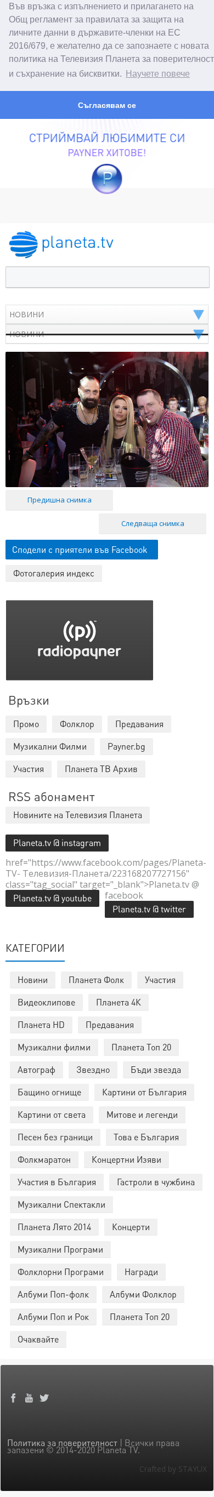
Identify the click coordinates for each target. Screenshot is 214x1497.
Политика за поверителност (62, 1442)
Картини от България (144, 1092)
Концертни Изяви (126, 1159)
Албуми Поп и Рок (53, 1316)
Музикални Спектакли (61, 1204)
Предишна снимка (59, 500)
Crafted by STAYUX (173, 1469)
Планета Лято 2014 (54, 1226)
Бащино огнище (49, 1092)
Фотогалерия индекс (53, 573)
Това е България (146, 1136)
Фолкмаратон (44, 1159)
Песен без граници (55, 1136)
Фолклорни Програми (61, 1271)
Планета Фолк (96, 979)
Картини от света (52, 1114)
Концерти (131, 1226)
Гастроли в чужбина (156, 1181)
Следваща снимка (152, 523)
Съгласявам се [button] (107, 105)
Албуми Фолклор (143, 1294)
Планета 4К (118, 1002)
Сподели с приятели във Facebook (80, 549)
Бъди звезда (156, 1069)
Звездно (93, 1069)
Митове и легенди (142, 1114)
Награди (141, 1271)
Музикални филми (54, 1047)
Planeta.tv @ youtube (52, 898)
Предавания (110, 1024)
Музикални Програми (60, 1249)
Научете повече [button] (158, 73)
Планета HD (41, 1024)
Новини (33, 979)
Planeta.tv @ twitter (149, 909)
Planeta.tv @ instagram (57, 842)
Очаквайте (38, 1339)
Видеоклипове (46, 1002)
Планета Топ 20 (141, 1047)
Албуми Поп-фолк (53, 1294)
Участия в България (57, 1181)
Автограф (36, 1069)
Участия (160, 979)
